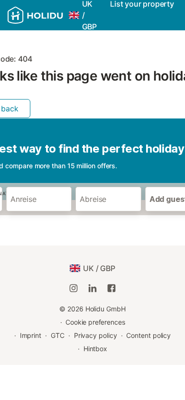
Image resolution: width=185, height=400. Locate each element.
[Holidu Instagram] (73, 288)
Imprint (30, 335)
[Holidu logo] (35, 15)
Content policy (148, 335)
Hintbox (95, 349)
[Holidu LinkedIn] (92, 288)
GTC (58, 335)
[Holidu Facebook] (111, 288)
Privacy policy (95, 335)
